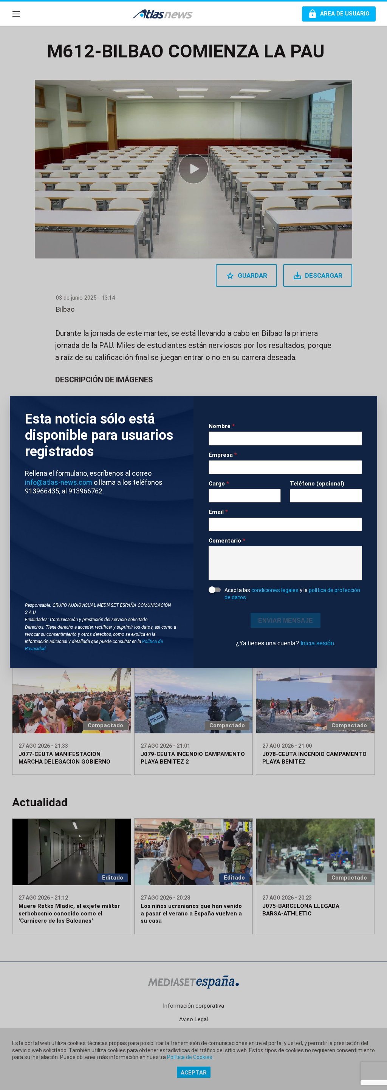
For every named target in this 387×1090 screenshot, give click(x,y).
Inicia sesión (317, 643)
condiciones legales (275, 590)
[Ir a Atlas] (166, 14)
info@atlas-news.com (58, 482)
